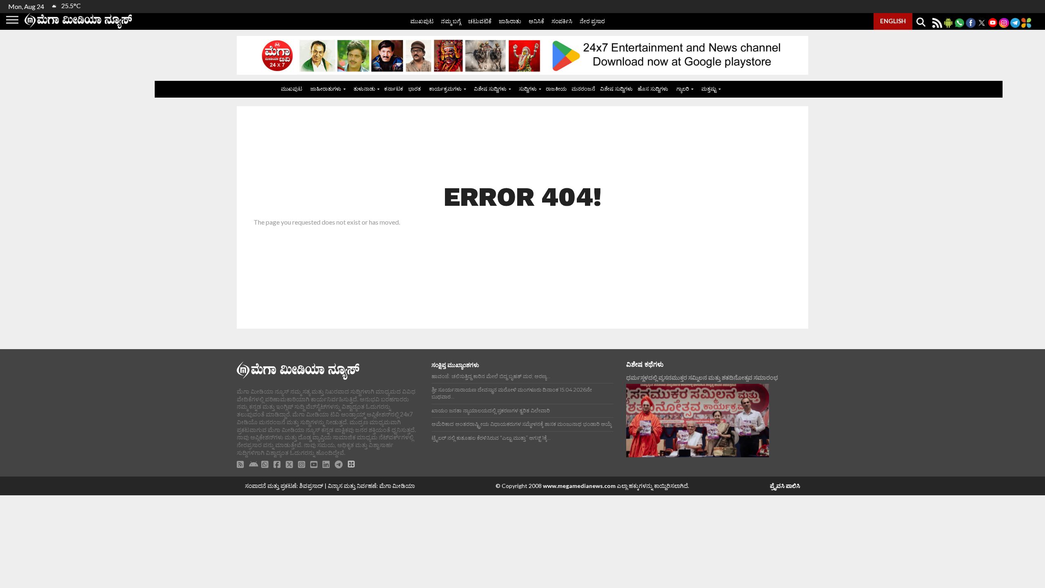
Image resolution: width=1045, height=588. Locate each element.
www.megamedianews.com (579, 485)
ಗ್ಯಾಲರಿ (682, 88)
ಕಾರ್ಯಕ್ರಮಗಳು (445, 88)
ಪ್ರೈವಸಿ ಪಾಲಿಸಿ (785, 485)
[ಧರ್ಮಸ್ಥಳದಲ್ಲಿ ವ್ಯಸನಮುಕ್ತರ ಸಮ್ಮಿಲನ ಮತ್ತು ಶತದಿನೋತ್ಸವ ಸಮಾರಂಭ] (697, 420)
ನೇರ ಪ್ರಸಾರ (592, 21)
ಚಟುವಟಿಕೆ (479, 21)
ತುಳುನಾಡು (364, 88)
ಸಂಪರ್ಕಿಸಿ (561, 21)
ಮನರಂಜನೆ (583, 88)
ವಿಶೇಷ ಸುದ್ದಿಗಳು (490, 88)
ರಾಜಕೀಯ (556, 88)
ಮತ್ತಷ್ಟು (708, 88)
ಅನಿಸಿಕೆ (536, 21)
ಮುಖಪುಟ (422, 21)
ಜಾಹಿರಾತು (510, 21)
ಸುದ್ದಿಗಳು (528, 88)
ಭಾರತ (414, 88)
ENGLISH (893, 20)
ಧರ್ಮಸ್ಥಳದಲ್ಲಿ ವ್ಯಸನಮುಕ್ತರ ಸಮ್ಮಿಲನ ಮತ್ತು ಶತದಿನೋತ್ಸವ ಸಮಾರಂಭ (702, 377)
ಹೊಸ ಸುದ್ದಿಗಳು (653, 88)
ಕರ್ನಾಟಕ (393, 88)
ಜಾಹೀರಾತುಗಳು (325, 88)
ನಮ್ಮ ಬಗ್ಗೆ (451, 21)
